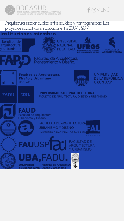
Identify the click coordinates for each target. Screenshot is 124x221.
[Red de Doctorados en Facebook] (88, 10)
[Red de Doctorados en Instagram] (94, 10)
